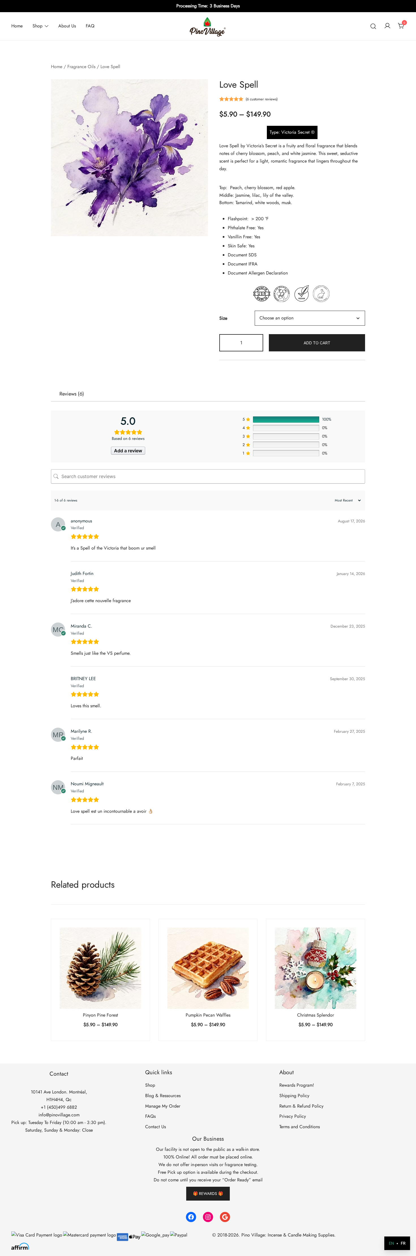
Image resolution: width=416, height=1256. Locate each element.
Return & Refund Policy (301, 1106)
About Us (67, 26)
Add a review (128, 450)
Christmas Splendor (315, 1015)
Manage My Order (162, 1106)
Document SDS (242, 255)
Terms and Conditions (299, 1126)
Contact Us (155, 1126)
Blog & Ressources (163, 1095)
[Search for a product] (373, 26)
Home (17, 26)
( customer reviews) (262, 99)
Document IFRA (243, 264)
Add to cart (317, 342)
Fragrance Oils (81, 66)
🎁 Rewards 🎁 (208, 1193)
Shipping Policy (294, 1095)
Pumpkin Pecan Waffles (208, 1015)
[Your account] (387, 26)
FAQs (150, 1116)
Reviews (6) (71, 393)
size (223, 318)
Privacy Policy (292, 1116)
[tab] (72, 394)
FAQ (90, 26)
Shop (37, 26)
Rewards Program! (296, 1085)
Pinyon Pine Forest (100, 1015)
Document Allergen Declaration (258, 273)
